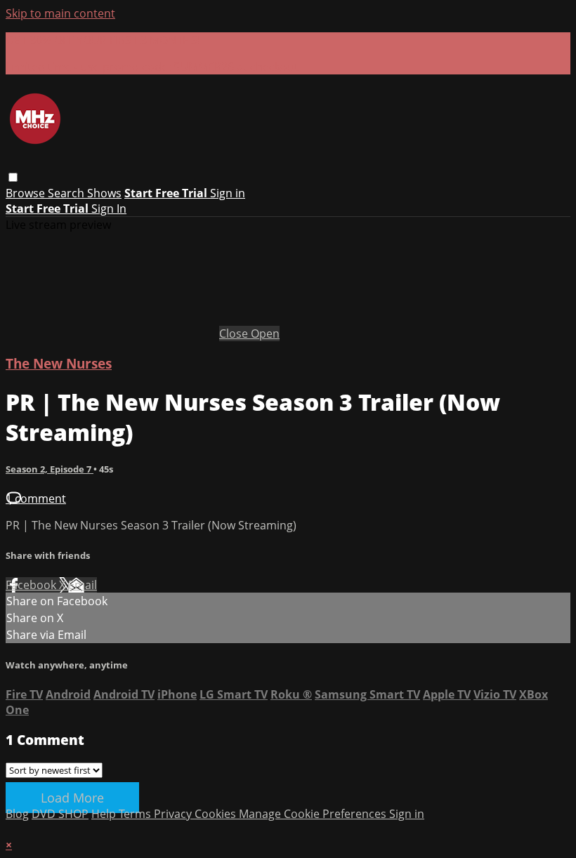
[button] (13, 177)
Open (265, 333)
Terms (136, 813)
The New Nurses (59, 363)
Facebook (32, 585)
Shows (104, 193)
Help (105, 813)
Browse (27, 193)
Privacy (174, 813)
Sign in (227, 193)
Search (67, 193)
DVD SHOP (60, 813)
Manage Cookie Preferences (314, 813)
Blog (17, 813)
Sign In (108, 208)
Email (82, 585)
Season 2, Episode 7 (49, 469)
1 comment (36, 498)
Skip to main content (60, 13)
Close (235, 333)
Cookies (217, 813)
